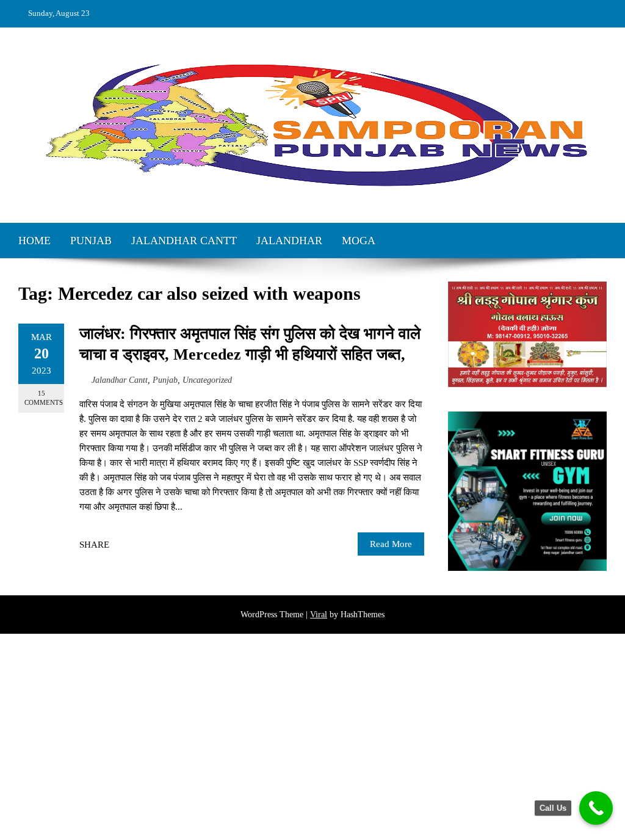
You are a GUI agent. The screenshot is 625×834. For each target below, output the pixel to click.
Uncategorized (207, 380)
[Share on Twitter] (135, 544)
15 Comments (43, 398)
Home (34, 240)
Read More (391, 544)
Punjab (91, 240)
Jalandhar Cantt (184, 240)
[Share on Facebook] (122, 544)
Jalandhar (289, 240)
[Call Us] (596, 808)
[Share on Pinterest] (149, 544)
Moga (358, 240)
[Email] (162, 544)
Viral (318, 614)
